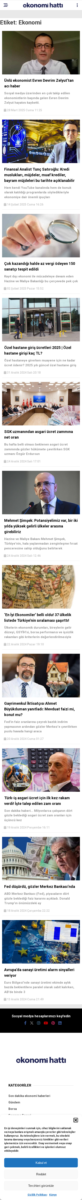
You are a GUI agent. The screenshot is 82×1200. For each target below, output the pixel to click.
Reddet (41, 1174)
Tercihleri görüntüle (41, 1185)
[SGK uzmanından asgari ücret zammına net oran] (41, 424)
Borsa (12, 1109)
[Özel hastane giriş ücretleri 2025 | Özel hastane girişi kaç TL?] (41, 340)
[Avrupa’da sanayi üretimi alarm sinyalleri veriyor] (41, 962)
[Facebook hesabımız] (25, 1023)
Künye (53, 1194)
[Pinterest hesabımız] (53, 1023)
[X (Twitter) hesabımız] (32, 1023)
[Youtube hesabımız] (46, 1023)
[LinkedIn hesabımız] (60, 1023)
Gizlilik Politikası (37, 1194)
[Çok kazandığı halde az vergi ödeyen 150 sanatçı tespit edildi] (41, 256)
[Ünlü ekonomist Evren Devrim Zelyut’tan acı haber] (41, 73)
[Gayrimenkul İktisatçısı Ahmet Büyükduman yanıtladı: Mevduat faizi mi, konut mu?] (41, 696)
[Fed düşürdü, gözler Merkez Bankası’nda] (41, 879)
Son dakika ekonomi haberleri (29, 1096)
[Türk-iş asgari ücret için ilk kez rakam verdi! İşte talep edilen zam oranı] (41, 790)
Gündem (14, 1102)
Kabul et (41, 1162)
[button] (76, 1120)
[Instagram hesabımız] (38, 1023)
